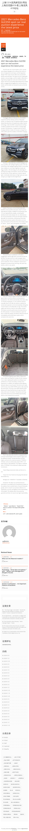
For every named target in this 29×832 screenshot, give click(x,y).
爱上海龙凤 (5, 802)
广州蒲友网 (7, 57)
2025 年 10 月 (7, 661)
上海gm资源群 (6, 760)
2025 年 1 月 (6, 687)
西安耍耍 (16, 814)
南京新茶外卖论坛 (17, 787)
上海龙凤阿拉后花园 (7, 781)
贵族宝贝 (22, 814)
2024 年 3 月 (6, 716)
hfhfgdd (6, 740)
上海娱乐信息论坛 (17, 769)
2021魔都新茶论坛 (7, 757)
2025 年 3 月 (6, 681)
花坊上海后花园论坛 (15, 802)
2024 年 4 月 (6, 713)
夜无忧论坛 (17, 790)
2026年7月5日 (6, 556)
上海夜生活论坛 (6, 769)
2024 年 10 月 (7, 696)
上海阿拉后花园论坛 (18, 775)
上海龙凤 (21, 56)
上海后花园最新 (7, 56)
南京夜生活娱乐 (6, 787)
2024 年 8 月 (6, 702)
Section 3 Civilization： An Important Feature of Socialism (14, 584)
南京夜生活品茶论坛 (15, 784)
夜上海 (11, 790)
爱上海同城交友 (6, 799)
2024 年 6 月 (6, 707)
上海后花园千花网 (7, 763)
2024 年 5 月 (6, 710)
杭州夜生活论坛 (16, 793)
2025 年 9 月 (6, 664)
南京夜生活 (5, 784)
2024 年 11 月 (7, 693)
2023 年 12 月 (7, 725)
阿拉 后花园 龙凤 (7, 817)
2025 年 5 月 (6, 675)
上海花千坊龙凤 (15, 772)
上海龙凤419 (12, 778)
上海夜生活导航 (15, 766)
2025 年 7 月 (6, 670)
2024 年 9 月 (6, 699)
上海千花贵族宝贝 (16, 760)
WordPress (14, 828)
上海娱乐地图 (6, 772)
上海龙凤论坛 (21, 778)
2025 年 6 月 (6, 673)
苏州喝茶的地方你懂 (17, 805)
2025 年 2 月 (6, 684)
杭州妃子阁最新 (6, 796)
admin (9, 54)
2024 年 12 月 (7, 690)
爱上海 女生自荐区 (17, 799)
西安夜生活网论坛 (7, 814)
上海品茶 (16, 763)
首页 (2, 30)
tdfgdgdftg (6, 749)
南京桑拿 (5, 790)
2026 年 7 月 (6, 658)
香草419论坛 (16, 817)
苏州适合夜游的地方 (16, 811)
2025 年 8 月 (6, 667)
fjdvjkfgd (6, 737)
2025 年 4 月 (6, 678)
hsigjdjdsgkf (7, 30)
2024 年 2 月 (6, 719)
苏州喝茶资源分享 (7, 808)
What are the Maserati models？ (12, 559)
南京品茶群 (17, 781)
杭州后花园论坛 (6, 793)
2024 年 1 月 (6, 722)
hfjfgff (5, 743)
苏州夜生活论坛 (17, 808)
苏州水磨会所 (6, 811)
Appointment (24, 828)
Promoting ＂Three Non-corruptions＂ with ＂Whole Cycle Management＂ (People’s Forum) (14, 571)
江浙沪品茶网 (16, 796)
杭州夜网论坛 (14, 57)
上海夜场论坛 (15, 56)
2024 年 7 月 (6, 705)
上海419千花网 (17, 757)
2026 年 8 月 (6, 655)
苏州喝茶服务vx (6, 805)
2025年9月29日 (6, 582)
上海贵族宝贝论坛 (7, 775)
